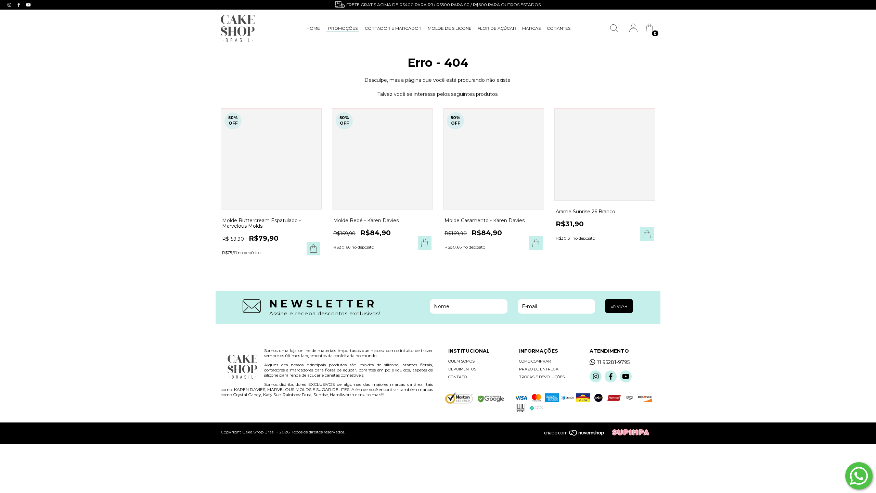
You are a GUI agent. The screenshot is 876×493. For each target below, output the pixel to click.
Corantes (558, 28)
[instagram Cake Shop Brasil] (10, 5)
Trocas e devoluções (542, 377)
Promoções (343, 28)
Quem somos (461, 361)
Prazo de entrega (538, 369)
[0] (649, 30)
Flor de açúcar (497, 28)
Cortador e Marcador (393, 28)
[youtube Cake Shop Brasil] (28, 5)
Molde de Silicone (450, 28)
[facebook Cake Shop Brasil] (19, 5)
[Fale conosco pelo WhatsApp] (859, 476)
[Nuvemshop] (578, 434)
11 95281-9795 (613, 362)
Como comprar (535, 361)
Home (313, 28)
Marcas (531, 28)
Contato (457, 377)
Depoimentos (462, 369)
